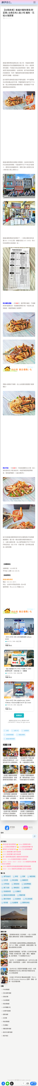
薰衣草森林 (7, 899)
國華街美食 (25, 903)
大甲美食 (6, 884)
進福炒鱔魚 (21, 735)
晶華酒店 (26, 888)
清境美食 (16, 884)
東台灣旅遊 (6, 1021)
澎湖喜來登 (7, 891)
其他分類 (5, 996)
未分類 (5, 1018)
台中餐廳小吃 (7, 1007)
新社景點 (15, 880)
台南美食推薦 (10, 735)
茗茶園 (6, 903)
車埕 (16, 876)
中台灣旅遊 (6, 989)
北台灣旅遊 (6, 1000)
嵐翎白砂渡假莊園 (9, 895)
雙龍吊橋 (22, 895)
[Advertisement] (19, 41)
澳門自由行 (7, 876)
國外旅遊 (5, 1014)
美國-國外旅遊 (7, 1029)
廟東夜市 (25, 880)
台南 (7, 730)
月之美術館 (28, 899)
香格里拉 (16, 888)
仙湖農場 (15, 903)
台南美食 (26, 730)
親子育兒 (5, 1036)
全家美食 (18, 899)
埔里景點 (32, 876)
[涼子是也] (6, 2)
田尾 (23, 876)
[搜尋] (34, 836)
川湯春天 (18, 891)
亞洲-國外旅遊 (7, 993)
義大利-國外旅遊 (7, 1032)
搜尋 (2, 833)
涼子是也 (17, 1080)
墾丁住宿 (6, 888)
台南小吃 (16, 730)
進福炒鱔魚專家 (10, 739)
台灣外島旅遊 (7, 1011)
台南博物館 (27, 884)
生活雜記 (5, 1025)
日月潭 (6, 880)
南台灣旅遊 (6, 1004)
